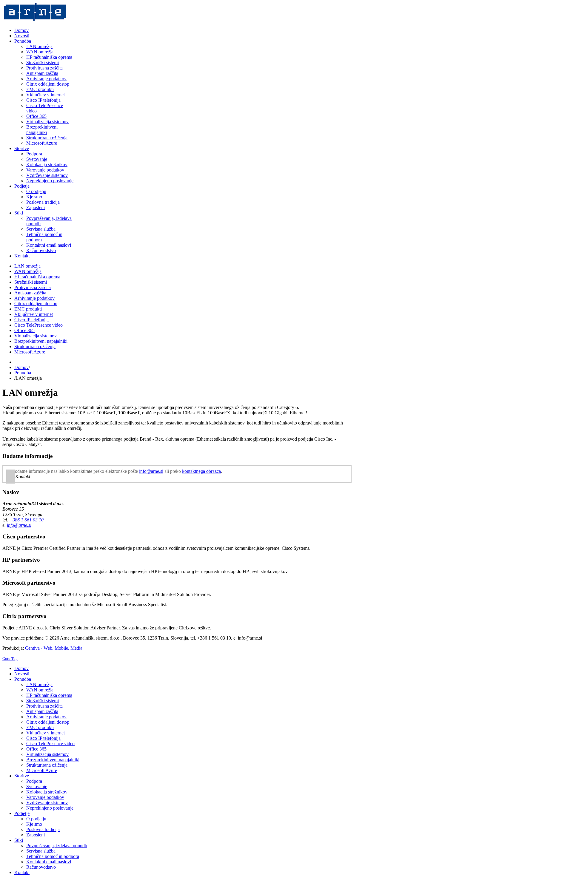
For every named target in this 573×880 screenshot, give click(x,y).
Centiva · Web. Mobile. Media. (54, 648)
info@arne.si (151, 471)
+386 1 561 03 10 (26, 519)
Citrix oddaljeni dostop (35, 303)
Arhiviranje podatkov (34, 298)
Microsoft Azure (29, 351)
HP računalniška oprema (37, 276)
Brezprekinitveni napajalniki (40, 341)
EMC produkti (28, 308)
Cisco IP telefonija (31, 319)
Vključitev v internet (33, 314)
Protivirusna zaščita (32, 287)
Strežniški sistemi (30, 282)
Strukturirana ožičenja (35, 346)
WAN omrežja (27, 271)
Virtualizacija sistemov (35, 335)
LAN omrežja (27, 265)
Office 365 (24, 330)
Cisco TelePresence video (38, 325)
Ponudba (22, 372)
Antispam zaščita (30, 292)
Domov (21, 367)
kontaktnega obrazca (201, 471)
